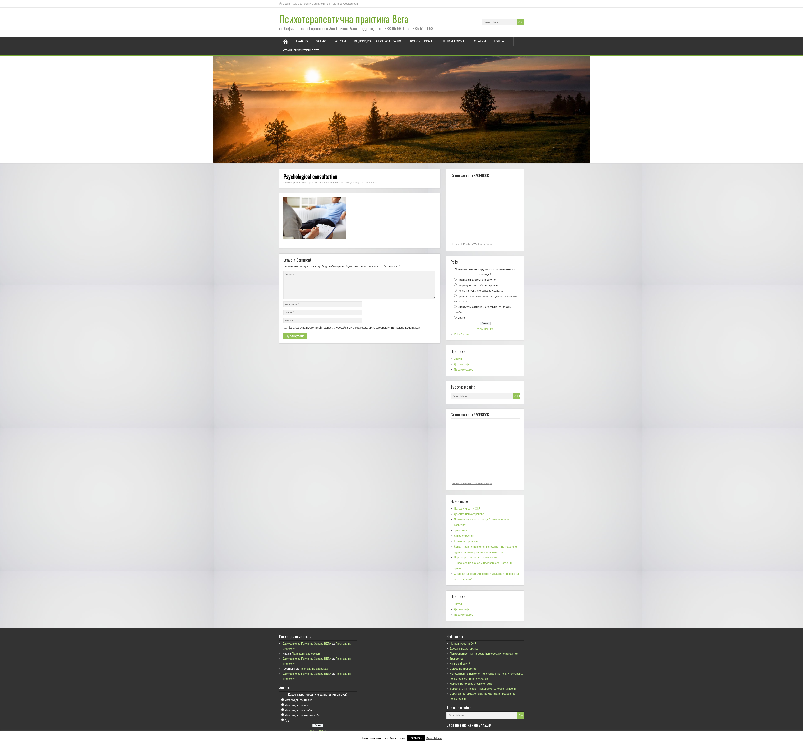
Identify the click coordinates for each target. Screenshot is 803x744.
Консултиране (422, 41)
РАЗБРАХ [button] (416, 738)
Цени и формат (454, 41)
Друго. (462, 317)
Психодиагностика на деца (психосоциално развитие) (484, 653)
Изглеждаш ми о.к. (297, 705)
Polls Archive (462, 334)
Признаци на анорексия (306, 653)
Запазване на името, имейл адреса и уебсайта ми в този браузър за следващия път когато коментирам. (354, 327)
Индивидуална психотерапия (378, 41)
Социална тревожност (468, 541)
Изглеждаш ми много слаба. (303, 715)
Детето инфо (462, 364)
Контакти (501, 41)
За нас (321, 41)
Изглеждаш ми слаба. (299, 710)
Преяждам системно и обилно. (477, 279)
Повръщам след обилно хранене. (479, 285)
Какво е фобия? (464, 535)
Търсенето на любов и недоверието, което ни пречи (483, 688)
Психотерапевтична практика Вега (343, 18)
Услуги (340, 41)
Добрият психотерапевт (469, 514)
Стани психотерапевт (301, 50)
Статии (480, 41)
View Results (485, 328)
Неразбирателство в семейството (475, 557)
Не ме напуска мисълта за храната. (480, 290)
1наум (458, 358)
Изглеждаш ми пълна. (299, 700)
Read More (434, 738)
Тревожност (461, 530)
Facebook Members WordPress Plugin (472, 244)
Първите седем (463, 369)
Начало (302, 41)
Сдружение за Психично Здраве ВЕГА (307, 643)
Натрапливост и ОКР (467, 508)
